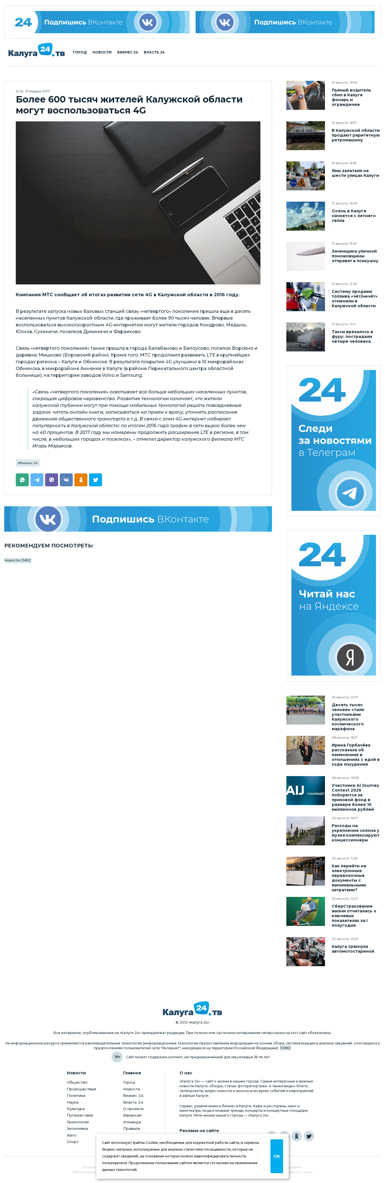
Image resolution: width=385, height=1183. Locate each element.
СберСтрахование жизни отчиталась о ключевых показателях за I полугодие (354, 916)
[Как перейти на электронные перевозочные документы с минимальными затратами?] (305, 871)
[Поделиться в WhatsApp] (22, 480)
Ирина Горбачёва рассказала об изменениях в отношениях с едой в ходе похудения (356, 755)
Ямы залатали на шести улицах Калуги (355, 173)
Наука (72, 1102)
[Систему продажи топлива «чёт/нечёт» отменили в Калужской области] (305, 296)
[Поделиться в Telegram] (37, 480)
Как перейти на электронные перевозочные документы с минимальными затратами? (349, 878)
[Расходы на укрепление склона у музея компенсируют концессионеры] (305, 830)
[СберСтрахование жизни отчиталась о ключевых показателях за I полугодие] (305, 911)
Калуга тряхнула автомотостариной (353, 949)
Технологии (78, 1122)
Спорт (73, 1141)
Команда (132, 1122)
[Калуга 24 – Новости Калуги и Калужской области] (36, 50)
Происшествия (81, 1089)
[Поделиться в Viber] (51, 480)
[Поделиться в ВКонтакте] (66, 480)
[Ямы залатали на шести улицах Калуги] (305, 175)
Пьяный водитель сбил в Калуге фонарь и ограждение (351, 97)
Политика (76, 1095)
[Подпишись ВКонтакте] (285, 22)
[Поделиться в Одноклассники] (81, 480)
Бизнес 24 (127, 52)
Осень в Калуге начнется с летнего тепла (354, 216)
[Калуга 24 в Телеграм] (333, 441)
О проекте (133, 1108)
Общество (77, 1082)
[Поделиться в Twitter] (95, 480)
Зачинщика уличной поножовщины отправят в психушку (355, 256)
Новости (102, 52)
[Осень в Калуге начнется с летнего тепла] (305, 216)
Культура (76, 1108)
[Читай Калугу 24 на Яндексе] (333, 606)
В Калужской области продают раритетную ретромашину (356, 135)
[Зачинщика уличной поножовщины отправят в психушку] (305, 256)
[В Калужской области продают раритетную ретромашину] (305, 135)
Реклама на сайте (199, 1130)
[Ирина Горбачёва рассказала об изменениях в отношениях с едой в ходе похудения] (305, 750)
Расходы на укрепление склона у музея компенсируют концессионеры (355, 833)
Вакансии (132, 1115)
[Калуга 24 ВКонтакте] (100, 22)
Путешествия (80, 1115)
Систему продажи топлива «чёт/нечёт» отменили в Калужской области (355, 298)
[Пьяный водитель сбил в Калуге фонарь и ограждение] (305, 95)
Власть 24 (154, 52)
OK (276, 1156)
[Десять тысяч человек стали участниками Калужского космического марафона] (305, 710)
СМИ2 (285, 1048)
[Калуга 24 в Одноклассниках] (296, 1136)
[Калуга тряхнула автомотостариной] (305, 951)
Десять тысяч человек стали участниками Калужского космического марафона (348, 717)
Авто (71, 1135)
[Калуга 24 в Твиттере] (309, 1136)
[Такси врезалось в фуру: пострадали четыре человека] (305, 336)
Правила (131, 1128)
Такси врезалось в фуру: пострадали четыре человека (352, 336)
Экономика (77, 1128)
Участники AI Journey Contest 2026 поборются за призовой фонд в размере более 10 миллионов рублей (355, 797)
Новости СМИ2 (18, 560)
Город (80, 52)
